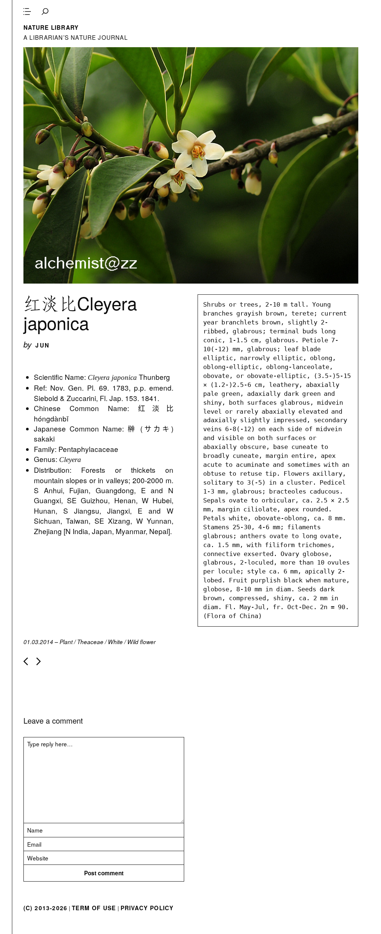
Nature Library (51, 27)
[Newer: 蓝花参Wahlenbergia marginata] (25, 661)
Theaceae (90, 642)
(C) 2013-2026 (45, 908)
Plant (66, 642)
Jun (42, 345)
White (115, 642)
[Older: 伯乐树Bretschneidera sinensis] (39, 661)
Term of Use (94, 908)
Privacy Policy (147, 908)
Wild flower (141, 642)
